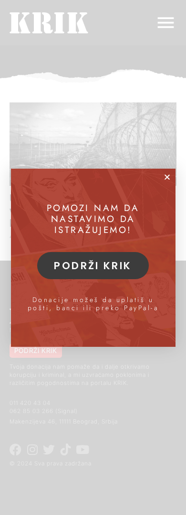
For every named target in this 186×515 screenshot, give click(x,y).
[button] (167, 177)
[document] (93, 257)
